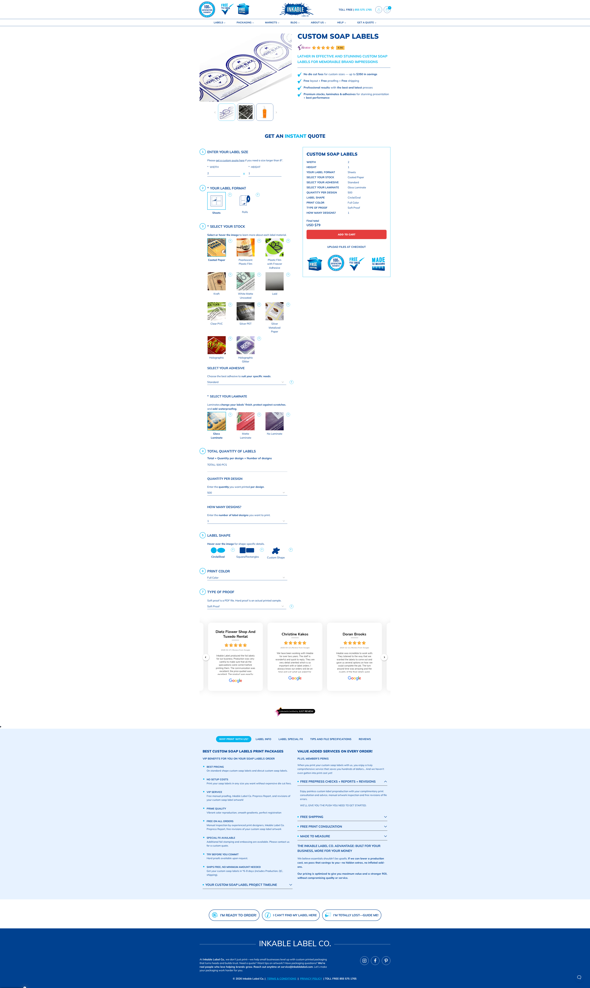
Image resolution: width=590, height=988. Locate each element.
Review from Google (241, 650)
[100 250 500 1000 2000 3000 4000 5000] (247, 492)
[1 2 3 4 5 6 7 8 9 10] (247, 521)
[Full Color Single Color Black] (247, 577)
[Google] (235, 682)
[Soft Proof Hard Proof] (247, 606)
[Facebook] (375, 960)
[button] (226, 112)
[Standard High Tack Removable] (247, 382)
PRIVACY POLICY (311, 978)
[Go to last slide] (215, 112)
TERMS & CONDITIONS (281, 978)
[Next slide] (276, 112)
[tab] (233, 739)
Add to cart (346, 234)
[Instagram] (364, 960)
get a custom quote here (230, 160)
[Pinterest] (386, 960)
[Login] (378, 9)
